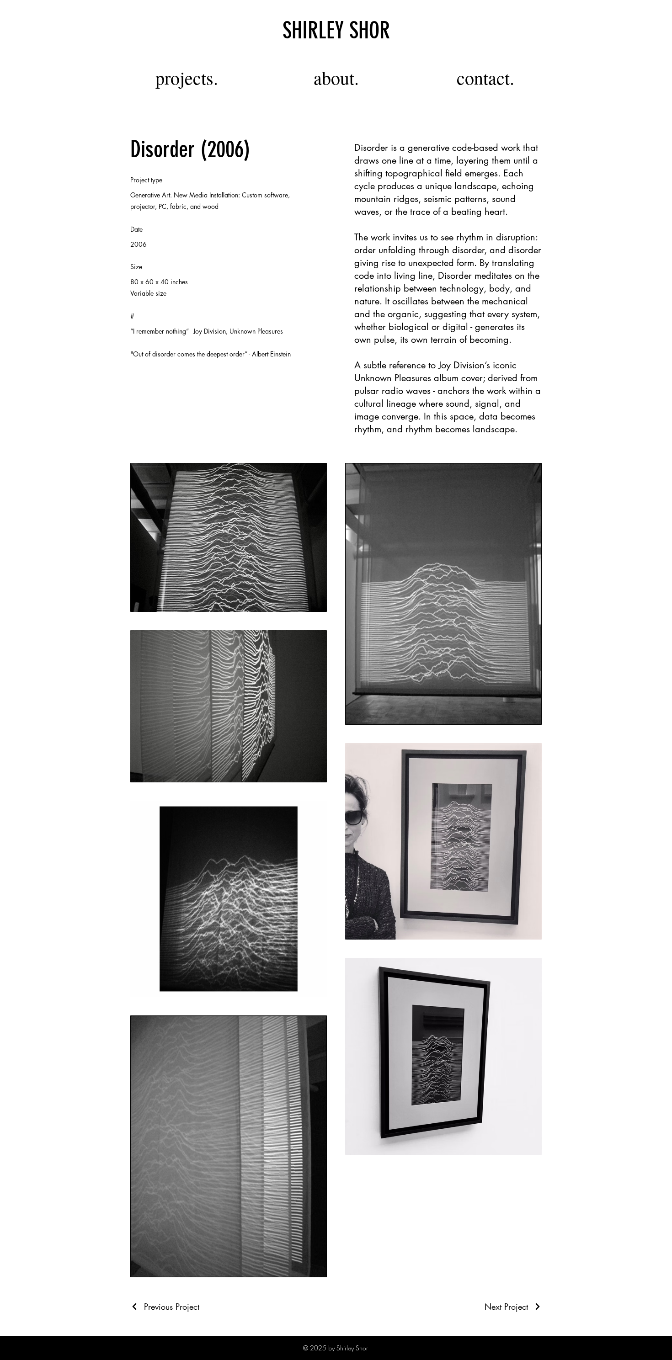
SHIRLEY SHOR (336, 30)
